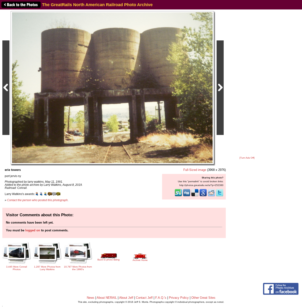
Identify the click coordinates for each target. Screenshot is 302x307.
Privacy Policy (179, 297)
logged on (32, 230)
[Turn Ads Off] (247, 157)
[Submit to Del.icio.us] (195, 196)
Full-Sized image (194, 170)
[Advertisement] (247, 83)
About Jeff (126, 297)
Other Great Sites (203, 297)
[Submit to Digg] (186, 196)
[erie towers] (112, 87)
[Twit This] (219, 196)
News (90, 297)
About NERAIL (107, 297)
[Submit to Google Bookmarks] (203, 196)
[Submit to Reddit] (211, 196)
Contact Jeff (144, 297)
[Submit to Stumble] (178, 196)
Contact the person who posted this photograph (37, 200)
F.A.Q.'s (160, 297)
